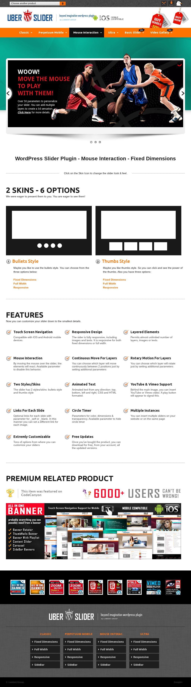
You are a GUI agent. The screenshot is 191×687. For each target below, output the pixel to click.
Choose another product (23, 3)
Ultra (111, 32)
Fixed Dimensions (24, 279)
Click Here (24, 112)
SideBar (39, 664)
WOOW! (29, 71)
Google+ (178, 682)
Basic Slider (133, 32)
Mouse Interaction (85, 32)
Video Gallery (160, 32)
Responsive (21, 287)
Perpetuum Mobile (51, 32)
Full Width (19, 283)
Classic (24, 32)
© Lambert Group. (15, 682)
